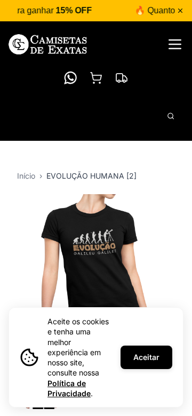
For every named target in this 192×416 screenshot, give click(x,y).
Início (26, 175)
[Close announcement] (180, 10)
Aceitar (146, 357)
